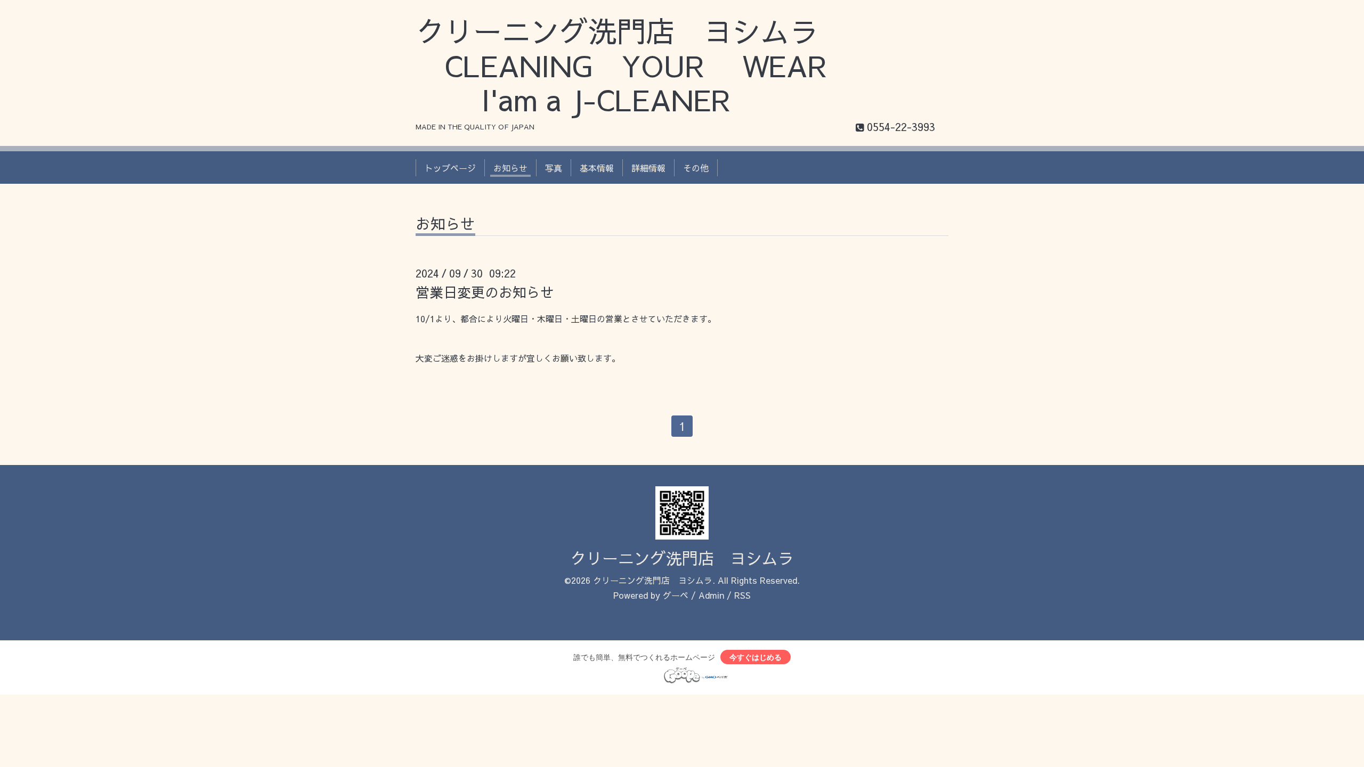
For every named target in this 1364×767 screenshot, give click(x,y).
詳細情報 (648, 168)
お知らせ (510, 168)
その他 (696, 168)
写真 (553, 168)
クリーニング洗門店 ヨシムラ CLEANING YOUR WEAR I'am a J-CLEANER (636, 65)
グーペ (675, 595)
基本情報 (597, 168)
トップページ (450, 168)
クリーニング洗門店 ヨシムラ (682, 558)
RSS (742, 595)
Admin (711, 595)
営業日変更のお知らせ (485, 291)
